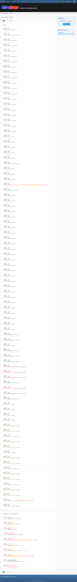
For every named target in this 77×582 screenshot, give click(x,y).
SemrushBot (10, 533)
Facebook (9, 554)
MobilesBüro (17, 561)
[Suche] (74, 1)
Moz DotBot (10, 565)
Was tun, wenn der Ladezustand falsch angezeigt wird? (21, 540)
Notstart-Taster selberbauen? (16, 550)
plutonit (16, 534)
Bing (8, 549)
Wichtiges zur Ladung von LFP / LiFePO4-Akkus (19, 556)
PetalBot (9, 522)
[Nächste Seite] (11, 21)
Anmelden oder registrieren (66, 1)
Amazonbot (10, 544)
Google (9, 528)
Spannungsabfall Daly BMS (15, 366)
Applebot (9, 517)
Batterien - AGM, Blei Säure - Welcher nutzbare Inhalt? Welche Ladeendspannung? (26, 184)
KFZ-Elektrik (12, 425)
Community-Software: (38, 580)
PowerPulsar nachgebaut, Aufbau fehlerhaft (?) (19, 500)
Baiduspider (10, 538)
